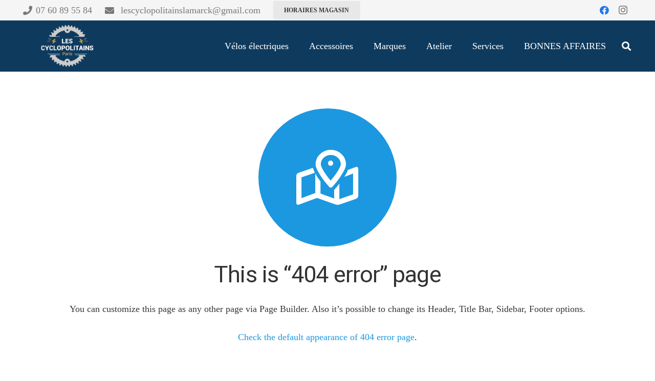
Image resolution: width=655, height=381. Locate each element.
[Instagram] (623, 10)
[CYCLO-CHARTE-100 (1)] (66, 46)
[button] (626, 46)
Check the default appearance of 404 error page (326, 337)
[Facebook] (604, 10)
